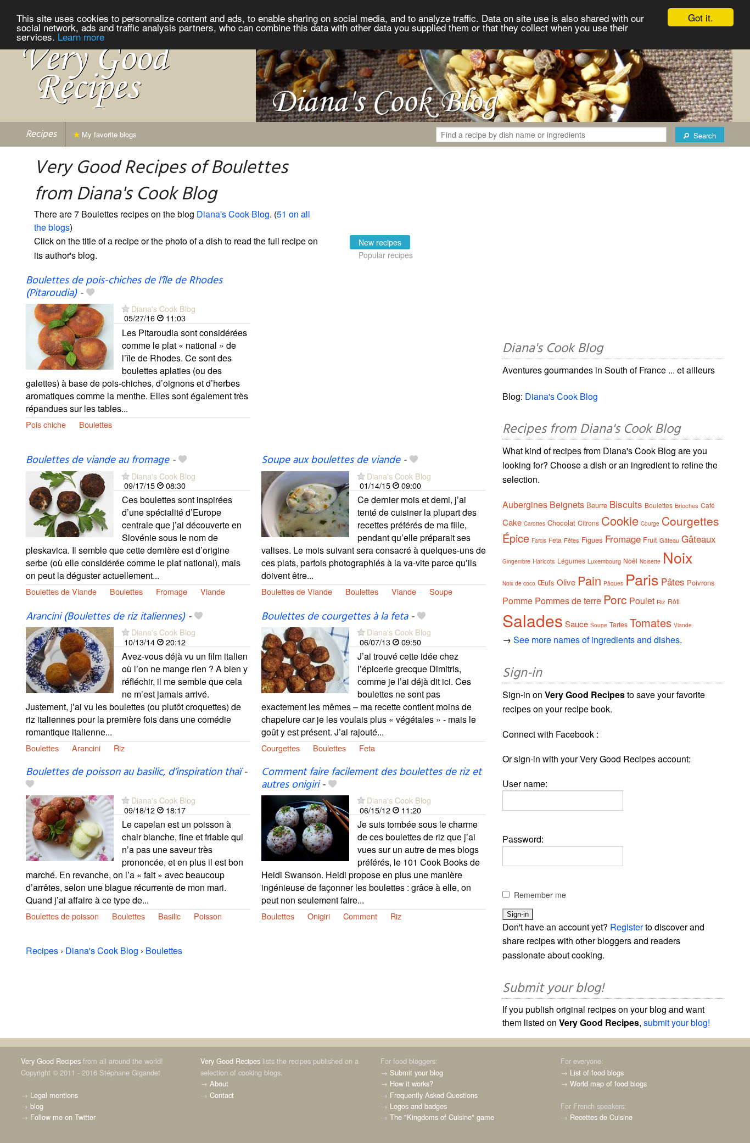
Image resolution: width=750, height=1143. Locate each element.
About (219, 1083)
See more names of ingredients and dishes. (597, 639)
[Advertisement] (373, 364)
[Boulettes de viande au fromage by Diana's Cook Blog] (70, 503)
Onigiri (318, 916)
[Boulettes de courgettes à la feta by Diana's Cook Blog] (305, 659)
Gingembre (516, 561)
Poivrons (701, 582)
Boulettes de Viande (61, 591)
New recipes (380, 242)
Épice (515, 538)
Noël (630, 560)
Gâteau (669, 540)
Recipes (41, 134)
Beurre (596, 505)
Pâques (613, 583)
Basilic (169, 916)
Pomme (517, 600)
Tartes (618, 624)
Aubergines (524, 504)
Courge (650, 523)
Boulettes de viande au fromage (97, 460)
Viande (212, 591)
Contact (222, 1095)
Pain (589, 580)
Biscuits (625, 504)
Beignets (567, 504)
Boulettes (95, 424)
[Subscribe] (125, 308)
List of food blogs (597, 1072)
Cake (512, 522)
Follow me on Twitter (63, 1117)
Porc (615, 599)
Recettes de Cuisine (601, 1117)
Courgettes (280, 748)
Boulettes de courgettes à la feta (334, 617)
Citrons (588, 522)
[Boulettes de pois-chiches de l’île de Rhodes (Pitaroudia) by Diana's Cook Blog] (70, 335)
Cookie (620, 520)
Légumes (571, 560)
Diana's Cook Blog (233, 214)
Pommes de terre (568, 600)
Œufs (546, 582)
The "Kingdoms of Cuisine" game (442, 1117)
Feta (367, 748)
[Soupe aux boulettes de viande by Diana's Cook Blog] (305, 503)
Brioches (686, 505)
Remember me (540, 894)
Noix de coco (518, 583)
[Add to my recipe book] (90, 293)
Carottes (534, 523)
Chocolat (561, 522)
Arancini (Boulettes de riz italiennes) (105, 617)
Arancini (86, 748)
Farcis (538, 540)
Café (708, 505)
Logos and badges (418, 1106)
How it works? (411, 1083)
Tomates (650, 623)
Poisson (208, 916)
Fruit (650, 539)
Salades (532, 620)
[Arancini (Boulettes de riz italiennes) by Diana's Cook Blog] (70, 659)
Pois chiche (46, 424)
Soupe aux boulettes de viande (330, 460)
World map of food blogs (608, 1083)
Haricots (544, 560)
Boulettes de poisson (62, 916)
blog (36, 1106)
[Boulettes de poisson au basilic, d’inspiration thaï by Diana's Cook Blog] (70, 827)
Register (626, 927)
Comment (360, 916)
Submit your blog (416, 1072)
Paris (642, 579)
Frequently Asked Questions (434, 1095)
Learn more (81, 36)
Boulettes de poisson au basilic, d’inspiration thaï (133, 772)
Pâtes (673, 581)
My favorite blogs (108, 134)
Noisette (650, 561)
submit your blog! (676, 1022)
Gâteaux (698, 538)
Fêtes (571, 540)
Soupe (440, 591)
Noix (678, 557)
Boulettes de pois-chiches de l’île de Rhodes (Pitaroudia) (124, 287)
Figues (592, 539)
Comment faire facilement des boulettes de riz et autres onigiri (371, 778)
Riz (119, 748)
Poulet (641, 600)
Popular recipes (386, 254)
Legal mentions (54, 1095)
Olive (566, 582)
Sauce (576, 623)
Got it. (700, 17)
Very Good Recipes (51, 1061)
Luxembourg (604, 560)
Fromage (171, 591)
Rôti (674, 601)
